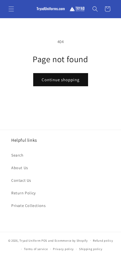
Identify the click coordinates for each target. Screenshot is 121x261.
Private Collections (28, 205)
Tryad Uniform (30, 240)
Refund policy (103, 241)
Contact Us (21, 180)
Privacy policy (63, 249)
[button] (11, 9)
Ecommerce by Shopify (71, 240)
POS (44, 240)
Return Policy (23, 192)
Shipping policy (90, 249)
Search (17, 155)
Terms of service (36, 249)
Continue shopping (61, 79)
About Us (19, 167)
